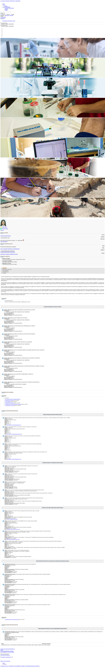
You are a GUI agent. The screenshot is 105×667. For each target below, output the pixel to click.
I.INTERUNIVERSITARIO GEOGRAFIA (7, 252)
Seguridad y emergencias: (6, 657)
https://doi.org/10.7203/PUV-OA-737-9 (13, 539)
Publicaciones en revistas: (9, 400)
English (6, 10)
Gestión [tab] (4, 273)
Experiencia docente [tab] (7, 269)
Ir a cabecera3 (3, 17)
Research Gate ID (5, 228)
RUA (3, 230)
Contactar (5, 664)
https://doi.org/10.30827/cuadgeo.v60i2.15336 (14, 434)
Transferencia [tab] (6, 271)
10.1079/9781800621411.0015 (12, 519)
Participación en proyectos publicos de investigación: (13, 404)
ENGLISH (11, 15)
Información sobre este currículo (9, 20)
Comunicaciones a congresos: (9, 405)
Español (6, 8)
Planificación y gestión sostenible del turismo (9, 254)
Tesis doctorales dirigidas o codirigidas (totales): (12, 399)
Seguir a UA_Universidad (5, 661)
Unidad (12, 14)
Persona (8, 14)
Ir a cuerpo (2, 0)
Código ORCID (4, 227)
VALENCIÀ (7, 15)
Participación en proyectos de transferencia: (12, 619)
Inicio (4, 3)
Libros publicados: (8, 401)
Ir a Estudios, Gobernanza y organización (12, 0)
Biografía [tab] (5, 268)
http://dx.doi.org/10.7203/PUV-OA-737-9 (13, 529)
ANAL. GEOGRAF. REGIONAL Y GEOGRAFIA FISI (9, 248)
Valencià (6, 9)
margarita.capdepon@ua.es (5, 235)
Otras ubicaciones (3, 241)
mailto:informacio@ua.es (5, 655)
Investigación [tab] (6, 270)
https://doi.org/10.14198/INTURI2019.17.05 (14, 459)
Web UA (3, 14)
